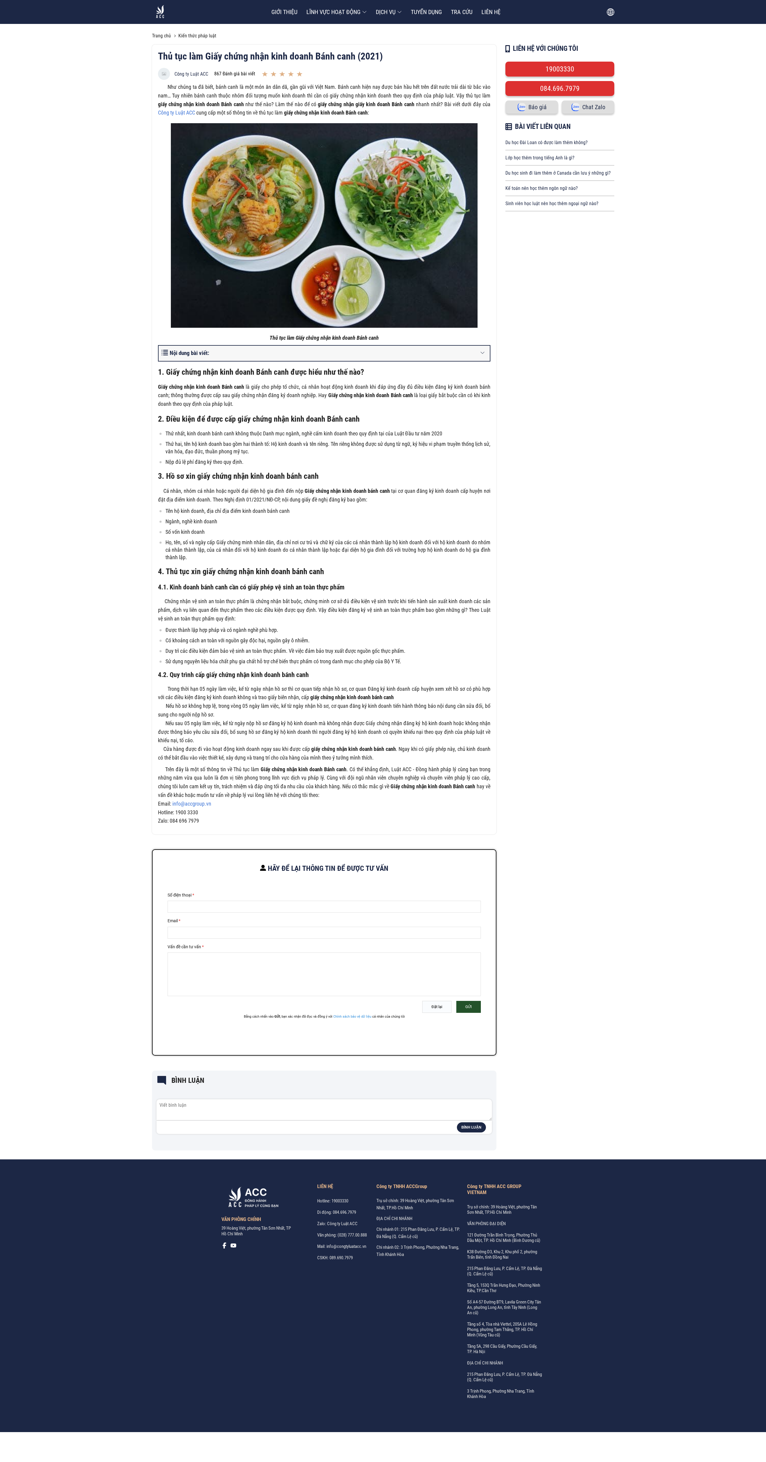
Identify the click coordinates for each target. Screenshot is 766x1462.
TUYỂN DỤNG (426, 12)
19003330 (559, 69)
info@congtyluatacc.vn (346, 1246)
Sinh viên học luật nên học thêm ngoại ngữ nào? (551, 203)
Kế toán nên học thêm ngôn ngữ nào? (541, 188)
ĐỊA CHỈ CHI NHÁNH (394, 1218)
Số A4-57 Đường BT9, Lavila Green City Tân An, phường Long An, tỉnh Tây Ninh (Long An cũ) (504, 1307)
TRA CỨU (461, 12)
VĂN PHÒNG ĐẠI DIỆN (486, 1223)
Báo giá (537, 107)
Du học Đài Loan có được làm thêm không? (546, 142)
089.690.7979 (341, 1257)
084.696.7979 (560, 88)
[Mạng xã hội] (224, 1247)
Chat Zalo (593, 107)
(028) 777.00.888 (352, 1235)
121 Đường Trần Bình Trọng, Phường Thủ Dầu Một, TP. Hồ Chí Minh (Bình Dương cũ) (503, 1237)
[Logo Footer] (251, 1198)
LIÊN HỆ (491, 12)
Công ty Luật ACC (191, 74)
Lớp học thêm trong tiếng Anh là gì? (539, 158)
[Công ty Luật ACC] (160, 12)
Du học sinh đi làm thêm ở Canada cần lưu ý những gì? (558, 173)
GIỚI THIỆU (284, 12)
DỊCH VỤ (386, 12)
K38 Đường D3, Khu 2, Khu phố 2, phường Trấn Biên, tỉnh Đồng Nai (502, 1254)
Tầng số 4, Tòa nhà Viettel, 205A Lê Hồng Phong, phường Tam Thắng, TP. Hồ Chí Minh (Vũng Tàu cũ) (502, 1329)
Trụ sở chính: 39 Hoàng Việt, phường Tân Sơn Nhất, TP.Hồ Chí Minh (502, 1209)
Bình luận (471, 1127)
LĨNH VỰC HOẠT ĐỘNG (333, 12)
